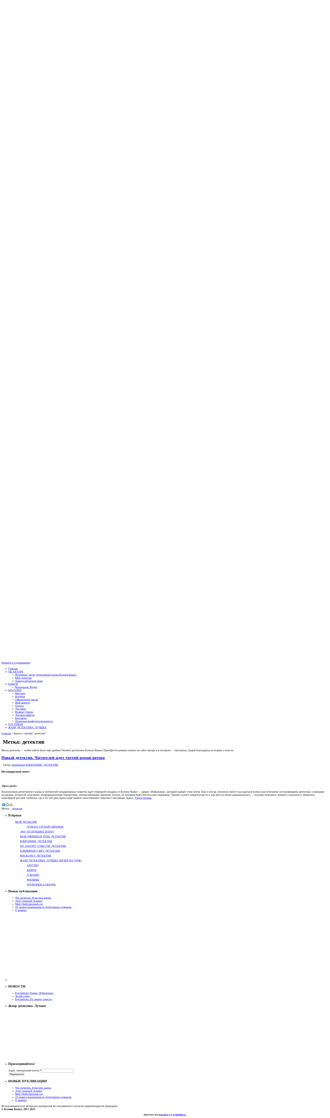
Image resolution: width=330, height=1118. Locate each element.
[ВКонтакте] (4, 804)
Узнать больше (143, 797)
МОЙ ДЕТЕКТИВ (26, 822)
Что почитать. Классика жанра (33, 897)
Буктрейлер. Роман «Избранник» (34, 993)
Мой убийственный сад (29, 904)
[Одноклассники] (11, 804)
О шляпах (21, 910)
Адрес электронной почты (24, 1070)
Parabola (164, 1115)
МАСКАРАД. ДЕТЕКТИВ (35, 855)
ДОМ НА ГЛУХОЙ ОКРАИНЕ (45, 826)
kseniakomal (18, 764)
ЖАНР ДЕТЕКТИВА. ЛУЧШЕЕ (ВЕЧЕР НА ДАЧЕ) (51, 860)
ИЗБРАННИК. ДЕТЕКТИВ (42, 764)
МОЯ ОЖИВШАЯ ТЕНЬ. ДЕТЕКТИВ (43, 836)
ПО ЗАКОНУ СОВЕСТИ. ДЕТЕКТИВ (43, 846)
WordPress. (179, 1115)
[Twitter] (7, 804)
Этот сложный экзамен (28, 900)
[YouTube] (165, 437)
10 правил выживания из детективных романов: (43, 907)
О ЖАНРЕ (33, 874)
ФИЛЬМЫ (33, 879)
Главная (6, 733)
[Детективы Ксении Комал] (165, 218)
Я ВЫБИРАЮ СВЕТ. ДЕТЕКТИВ (40, 850)
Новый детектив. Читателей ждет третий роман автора (53, 757)
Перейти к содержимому (15, 662)
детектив (17, 808)
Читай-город (22, 996)
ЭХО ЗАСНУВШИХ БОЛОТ (37, 831)
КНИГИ (31, 870)
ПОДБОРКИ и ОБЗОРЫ (41, 884)
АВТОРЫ (32, 865)
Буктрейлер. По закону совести (33, 999)
